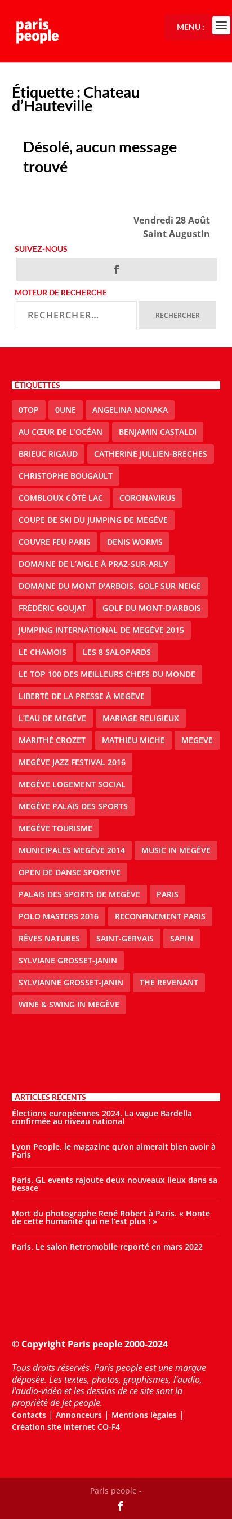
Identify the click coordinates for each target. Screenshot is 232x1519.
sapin (181, 938)
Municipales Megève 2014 (72, 850)
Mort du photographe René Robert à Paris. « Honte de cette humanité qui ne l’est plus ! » (111, 1217)
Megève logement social (72, 784)
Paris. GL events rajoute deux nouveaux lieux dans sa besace (114, 1184)
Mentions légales (144, 1414)
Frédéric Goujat (52, 608)
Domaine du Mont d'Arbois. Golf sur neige (110, 585)
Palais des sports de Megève (79, 894)
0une (65, 409)
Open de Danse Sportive (70, 872)
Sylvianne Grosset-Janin (71, 982)
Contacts (29, 1414)
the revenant (169, 982)
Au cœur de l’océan (60, 431)
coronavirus (147, 497)
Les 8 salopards (117, 652)
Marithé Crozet (52, 740)
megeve (197, 740)
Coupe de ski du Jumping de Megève (93, 519)
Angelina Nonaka (130, 409)
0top (29, 409)
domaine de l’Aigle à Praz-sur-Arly (93, 563)
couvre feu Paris (55, 541)
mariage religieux (140, 718)
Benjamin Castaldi (158, 431)
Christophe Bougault (66, 475)
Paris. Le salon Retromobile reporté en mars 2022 (107, 1246)
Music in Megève (176, 850)
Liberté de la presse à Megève (82, 696)
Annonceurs (79, 1414)
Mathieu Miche (133, 740)
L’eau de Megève (52, 718)
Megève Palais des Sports (73, 806)
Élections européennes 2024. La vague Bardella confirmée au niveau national (102, 1117)
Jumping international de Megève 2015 (101, 630)
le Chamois (42, 652)
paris (168, 894)
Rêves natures (49, 938)
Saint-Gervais (125, 938)
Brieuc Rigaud (48, 453)
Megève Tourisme (55, 828)
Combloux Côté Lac (61, 497)
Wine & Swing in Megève (69, 1004)
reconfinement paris (160, 916)
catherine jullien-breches (150, 453)
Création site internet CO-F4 (66, 1426)
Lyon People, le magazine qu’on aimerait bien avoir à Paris (114, 1150)
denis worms (135, 541)
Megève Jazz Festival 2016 (72, 762)
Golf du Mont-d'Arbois (151, 608)
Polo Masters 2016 (59, 916)
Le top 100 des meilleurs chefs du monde (107, 674)
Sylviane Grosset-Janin (68, 960)
